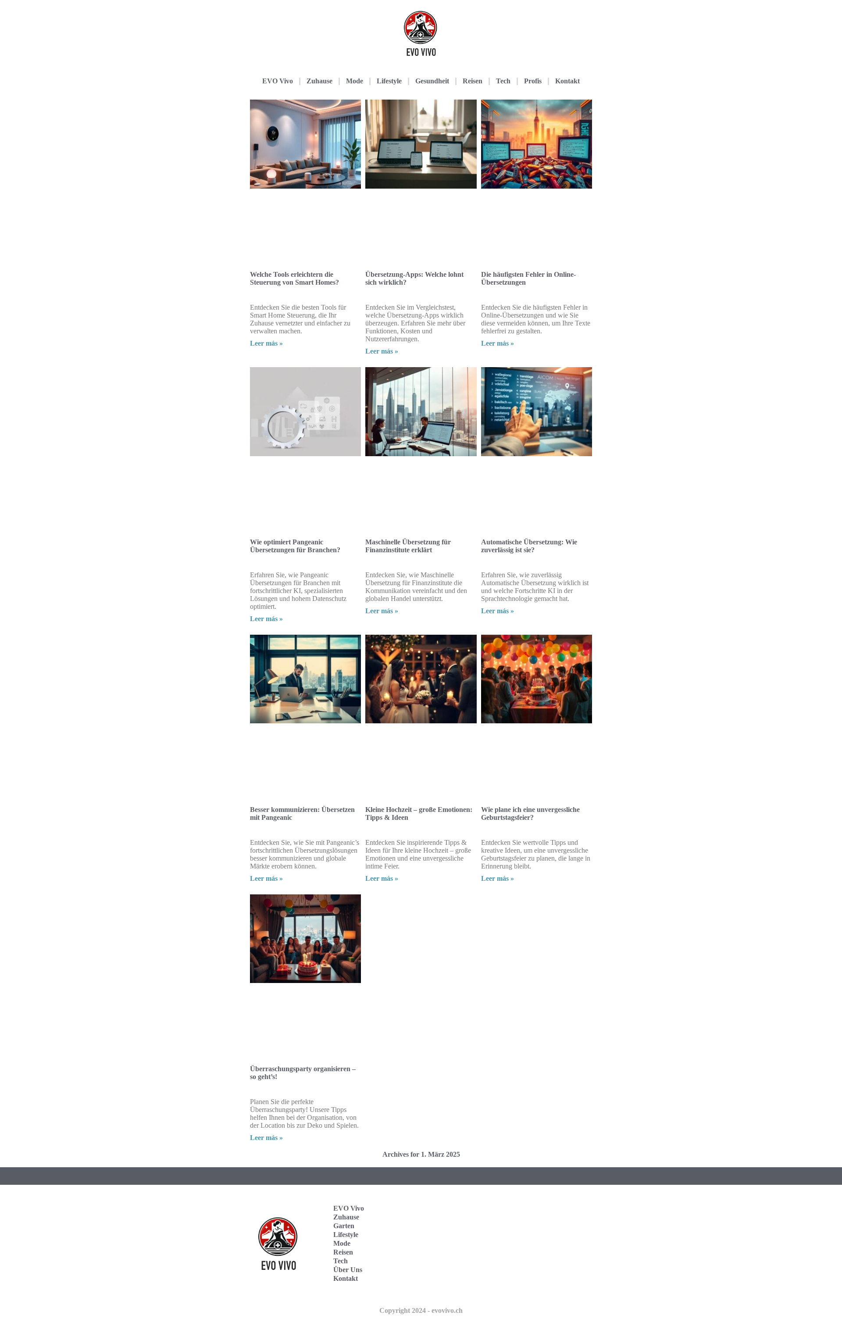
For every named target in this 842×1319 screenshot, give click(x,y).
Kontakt (567, 81)
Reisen (472, 81)
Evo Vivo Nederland (552, 1257)
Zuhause (319, 81)
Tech (503, 81)
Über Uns (347, 1269)
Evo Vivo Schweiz (550, 1284)
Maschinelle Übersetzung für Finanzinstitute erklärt (408, 546)
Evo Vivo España (550, 1229)
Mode (354, 81)
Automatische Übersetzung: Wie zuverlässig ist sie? (529, 546)
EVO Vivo (277, 81)
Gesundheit (432, 81)
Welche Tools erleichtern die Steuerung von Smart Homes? (294, 278)
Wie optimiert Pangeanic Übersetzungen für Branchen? (295, 546)
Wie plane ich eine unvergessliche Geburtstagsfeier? (530, 813)
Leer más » (266, 343)
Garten (343, 1226)
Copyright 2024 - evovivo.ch (421, 1310)
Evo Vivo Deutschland (555, 1202)
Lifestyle (389, 81)
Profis (533, 81)
